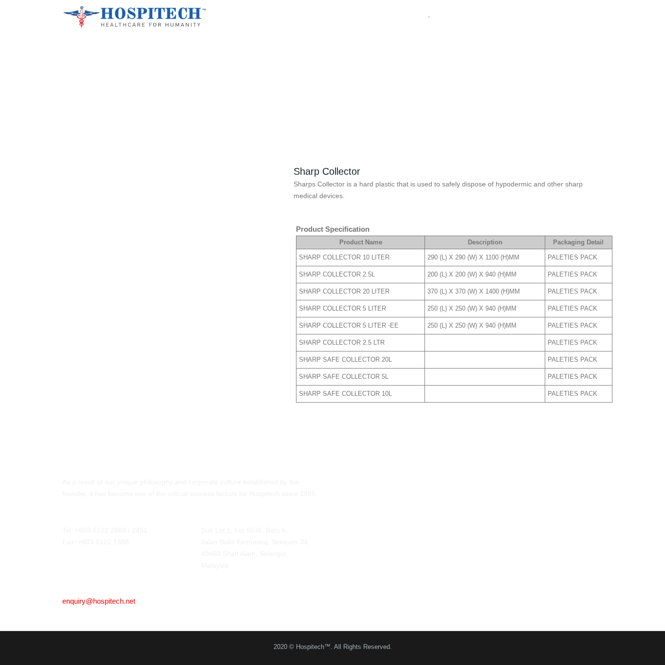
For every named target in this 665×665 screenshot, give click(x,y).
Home (327, 16)
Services (461, 16)
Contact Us (583, 16)
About (363, 16)
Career (534, 16)
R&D (499, 16)
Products (407, 16)
